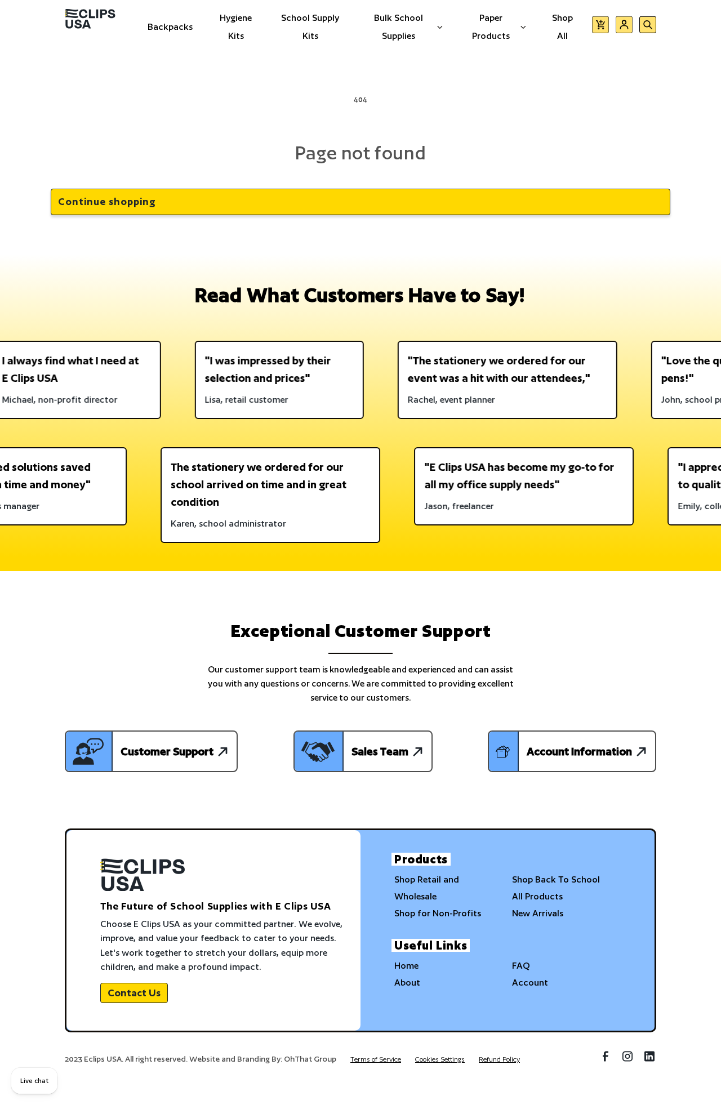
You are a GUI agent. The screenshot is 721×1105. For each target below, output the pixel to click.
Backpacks (170, 26)
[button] (600, 27)
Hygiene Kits (236, 26)
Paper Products (491, 26)
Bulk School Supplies (398, 26)
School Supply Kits (310, 26)
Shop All (562, 26)
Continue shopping (107, 201)
